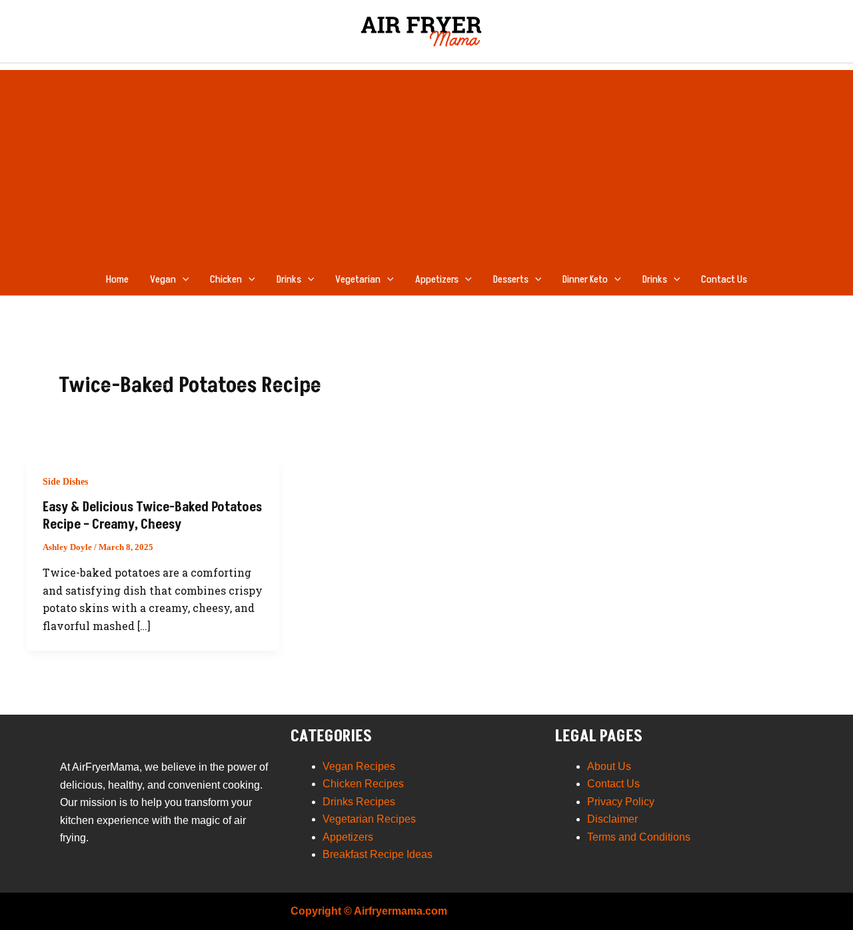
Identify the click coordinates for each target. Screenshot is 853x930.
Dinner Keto (585, 279)
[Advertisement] (426, 163)
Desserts (510, 279)
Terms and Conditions (638, 837)
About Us (609, 766)
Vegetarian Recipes (369, 819)
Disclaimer (612, 819)
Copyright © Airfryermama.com (369, 911)
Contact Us (724, 279)
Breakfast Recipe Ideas (377, 854)
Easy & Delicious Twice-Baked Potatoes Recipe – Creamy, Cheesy (152, 516)
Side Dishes (65, 482)
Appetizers (436, 279)
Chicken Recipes (363, 783)
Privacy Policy (620, 801)
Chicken (226, 279)
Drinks (289, 279)
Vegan (163, 279)
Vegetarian (358, 279)
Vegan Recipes (359, 766)
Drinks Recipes (359, 801)
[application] (182, 279)
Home (117, 279)
